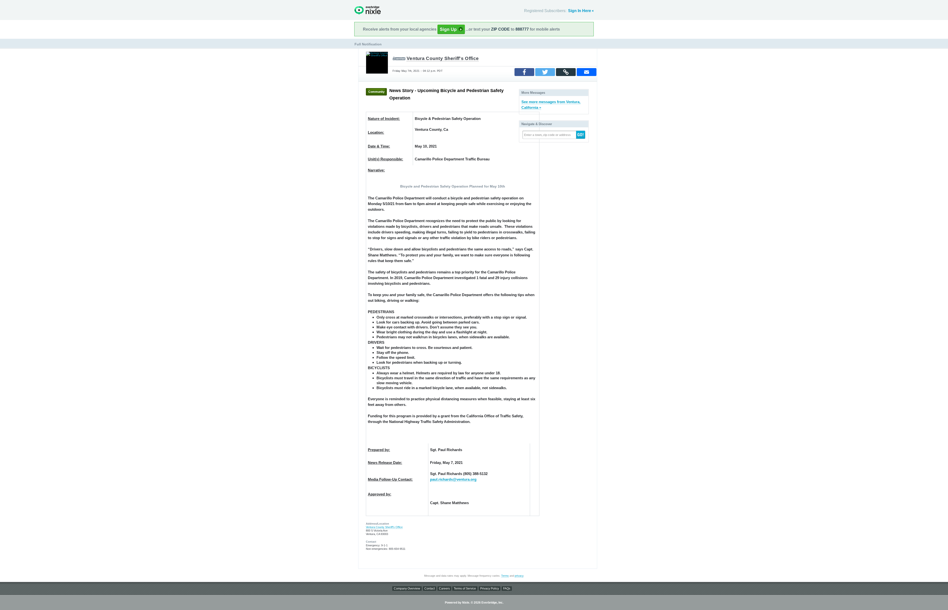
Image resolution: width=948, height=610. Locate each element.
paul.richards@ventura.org (453, 479)
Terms (505, 575)
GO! (580, 135)
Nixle (368, 10)
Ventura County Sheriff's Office (443, 58)
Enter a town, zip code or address (547, 135)
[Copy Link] (566, 72)
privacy (519, 575)
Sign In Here (579, 11)
